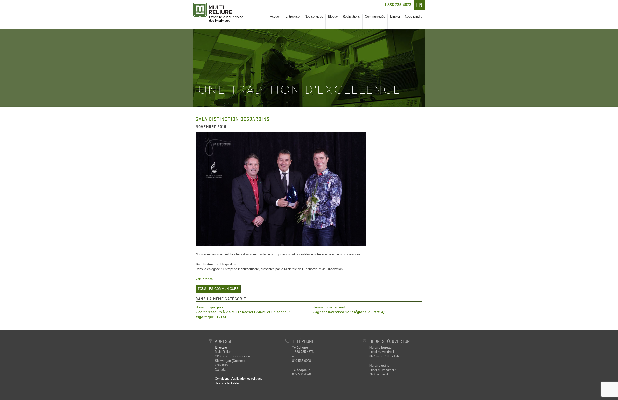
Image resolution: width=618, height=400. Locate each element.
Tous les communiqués (218, 289)
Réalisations (351, 16)
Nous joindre (413, 16)
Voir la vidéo (204, 279)
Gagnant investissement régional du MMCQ (349, 309)
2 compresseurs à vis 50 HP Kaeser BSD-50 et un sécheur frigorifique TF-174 (243, 312)
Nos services (314, 16)
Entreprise (292, 16)
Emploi (395, 16)
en (419, 4)
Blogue (333, 16)
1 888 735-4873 (397, 5)
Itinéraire (221, 347)
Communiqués (375, 16)
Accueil (275, 16)
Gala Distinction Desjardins (233, 119)
